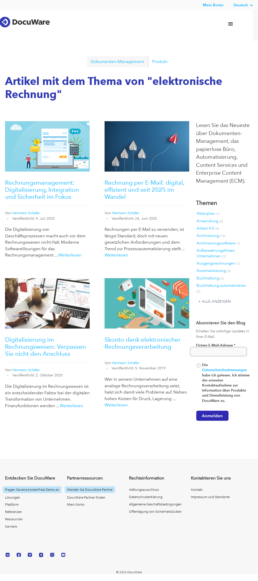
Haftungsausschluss (144, 490)
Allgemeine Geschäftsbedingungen (155, 504)
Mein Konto (213, 5)
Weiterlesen (70, 254)
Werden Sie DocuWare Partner (90, 490)
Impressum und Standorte (210, 497)
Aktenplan (208, 213)
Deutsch (241, 5)
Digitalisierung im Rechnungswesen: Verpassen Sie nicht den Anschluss (45, 346)
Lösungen (12, 497)
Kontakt (197, 490)
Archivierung (211, 235)
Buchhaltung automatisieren (221, 288)
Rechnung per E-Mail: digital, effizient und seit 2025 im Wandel (144, 189)
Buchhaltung (210, 278)
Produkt (159, 61)
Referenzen (13, 512)
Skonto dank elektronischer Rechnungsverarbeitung (143, 343)
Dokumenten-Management (117, 61)
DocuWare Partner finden (86, 497)
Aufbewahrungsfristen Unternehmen (216, 253)
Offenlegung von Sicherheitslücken (155, 511)
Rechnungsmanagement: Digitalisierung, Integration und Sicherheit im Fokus (42, 189)
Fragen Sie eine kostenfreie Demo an (32, 490)
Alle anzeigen (216, 301)
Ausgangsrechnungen (218, 263)
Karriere (11, 526)
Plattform (12, 504)
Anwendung (210, 221)
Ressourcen (14, 519)
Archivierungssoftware (218, 243)
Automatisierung (214, 270)
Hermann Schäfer (26, 213)
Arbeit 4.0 (208, 228)
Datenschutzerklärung (146, 497)
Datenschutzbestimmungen (224, 370)
